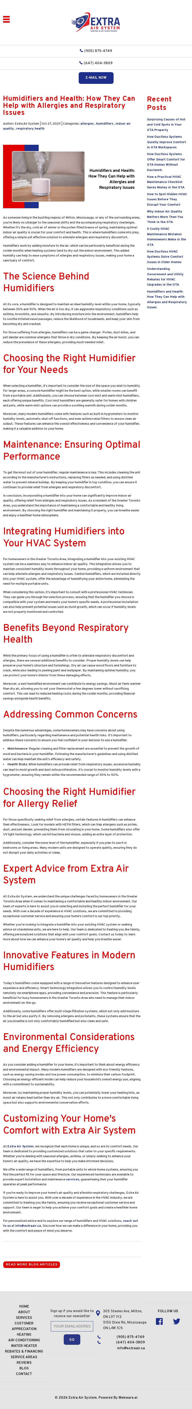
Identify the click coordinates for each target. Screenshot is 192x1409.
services (72, 1180)
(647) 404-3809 (98, 63)
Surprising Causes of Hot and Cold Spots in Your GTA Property (166, 125)
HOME (24, 1307)
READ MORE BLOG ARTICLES (31, 1265)
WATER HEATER (24, 1346)
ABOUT (24, 1312)
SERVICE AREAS (24, 1357)
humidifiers (104, 124)
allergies (87, 124)
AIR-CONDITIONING (24, 1340)
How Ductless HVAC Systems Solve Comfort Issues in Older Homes (165, 257)
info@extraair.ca (28, 1226)
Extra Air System (20, 1147)
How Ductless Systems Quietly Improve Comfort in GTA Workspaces (166, 142)
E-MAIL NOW (96, 78)
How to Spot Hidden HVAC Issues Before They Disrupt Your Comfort (167, 199)
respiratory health (30, 129)
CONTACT (24, 1374)
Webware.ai (127, 1398)
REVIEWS (24, 1363)
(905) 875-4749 (98, 51)
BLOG (24, 1368)
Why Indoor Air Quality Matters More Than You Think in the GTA (165, 217)
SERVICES (24, 1318)
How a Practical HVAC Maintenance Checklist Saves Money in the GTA (166, 182)
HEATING (24, 1335)
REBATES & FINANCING (24, 1352)
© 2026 (62, 1398)
